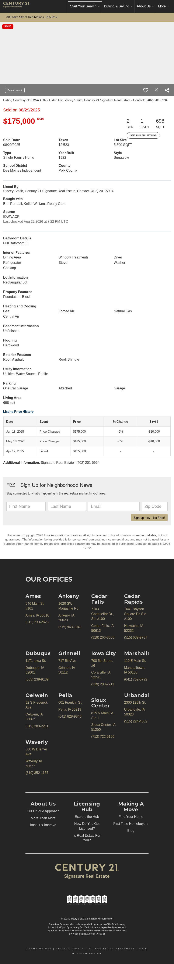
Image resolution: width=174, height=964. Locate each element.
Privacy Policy (70, 949)
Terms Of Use (39, 949)
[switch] (145, 90)
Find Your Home (131, 816)
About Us (146, 8)
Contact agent (15, 90)
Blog (130, 830)
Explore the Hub (87, 816)
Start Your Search (85, 8)
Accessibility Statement (111, 949)
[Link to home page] (18, 6)
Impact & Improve (43, 825)
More (164, 8)
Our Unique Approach (43, 811)
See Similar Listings (143, 135)
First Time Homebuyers (130, 823)
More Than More (43, 818)
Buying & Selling (119, 8)
